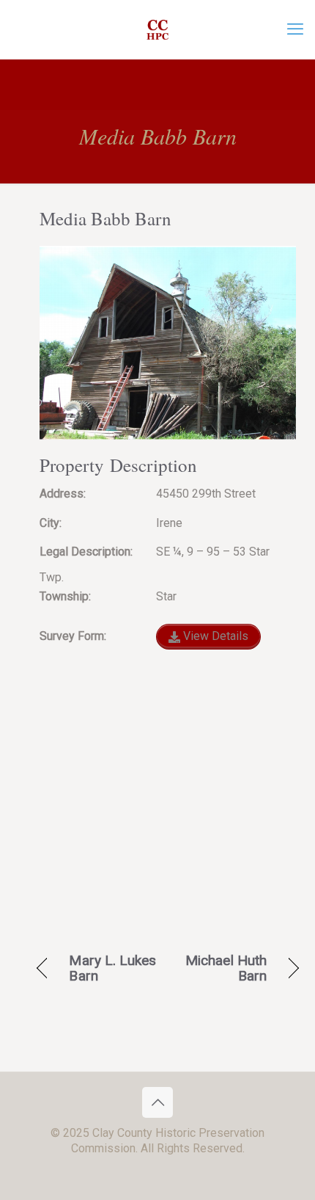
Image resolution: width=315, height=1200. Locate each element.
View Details (214, 636)
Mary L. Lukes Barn (112, 968)
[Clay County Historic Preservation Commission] (157, 29)
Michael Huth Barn (221, 968)
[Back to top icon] (157, 1102)
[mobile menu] (295, 29)
